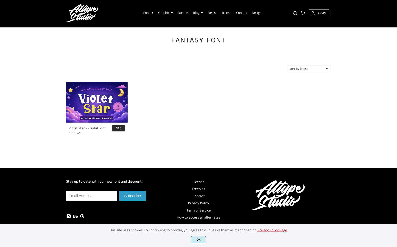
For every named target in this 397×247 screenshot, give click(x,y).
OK (199, 239)
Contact (199, 196)
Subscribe (132, 196)
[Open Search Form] (295, 13)
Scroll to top (393, 161)
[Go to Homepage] (83, 21)
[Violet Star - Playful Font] (97, 102)
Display (75, 133)
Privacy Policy (198, 203)
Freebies (198, 189)
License (198, 182)
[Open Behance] (75, 217)
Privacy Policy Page (272, 230)
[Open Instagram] (68, 217)
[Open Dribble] (82, 217)
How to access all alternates (198, 217)
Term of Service (199, 210)
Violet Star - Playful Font (87, 128)
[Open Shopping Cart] (302, 13)
